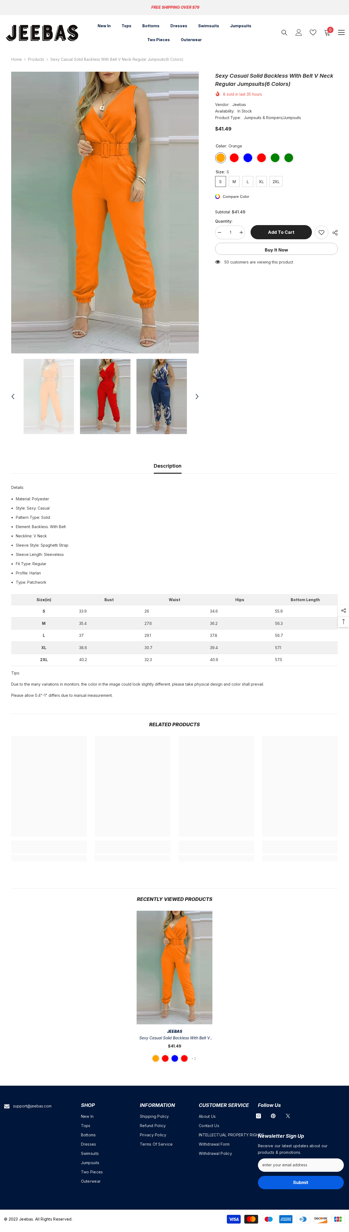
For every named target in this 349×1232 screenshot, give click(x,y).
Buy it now (276, 250)
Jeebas (239, 104)
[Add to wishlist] (321, 232)
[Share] (333, 232)
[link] (49, 850)
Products (36, 59)
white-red (184, 1058)
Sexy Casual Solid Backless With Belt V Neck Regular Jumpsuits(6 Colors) (174, 1038)
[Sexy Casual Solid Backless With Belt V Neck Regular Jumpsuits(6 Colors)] (174, 967)
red (165, 1058)
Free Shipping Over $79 (175, 7)
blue (175, 1058)
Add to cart (280, 232)
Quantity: (224, 221)
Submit (300, 1182)
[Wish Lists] (313, 32)
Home (16, 59)
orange (156, 1058)
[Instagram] (258, 1116)
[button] (13, 396)
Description (168, 466)
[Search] (284, 32)
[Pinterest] (273, 1116)
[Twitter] (288, 1116)
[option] (105, 212)
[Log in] (299, 32)
